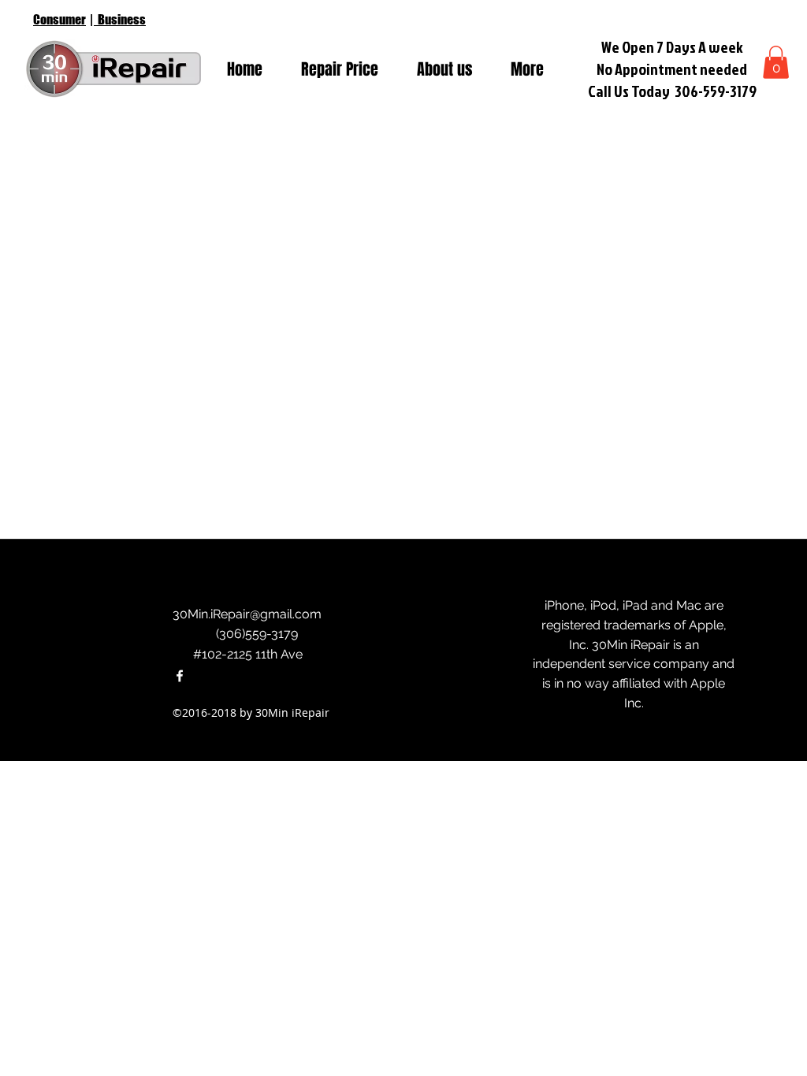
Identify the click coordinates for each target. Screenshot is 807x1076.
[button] (776, 62)
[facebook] (180, 676)
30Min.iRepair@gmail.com (247, 614)
